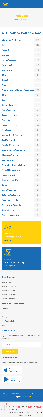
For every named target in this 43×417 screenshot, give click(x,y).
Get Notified (10, 351)
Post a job (8, 265)
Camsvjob (27, 396)
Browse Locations (8, 290)
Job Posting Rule (8, 321)
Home (15, 20)
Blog (3, 325)
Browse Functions (9, 298)
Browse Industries (8, 294)
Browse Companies (9, 286)
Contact (5, 309)
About (4, 313)
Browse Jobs (6, 282)
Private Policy (7, 317)
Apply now (8, 240)
